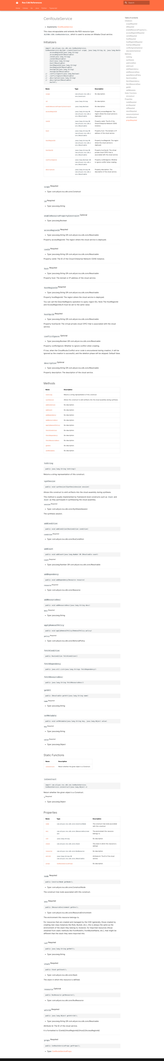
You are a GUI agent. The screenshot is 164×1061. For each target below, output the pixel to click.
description (50, 169)
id (46, 101)
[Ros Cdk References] (17, 2)
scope (48, 94)
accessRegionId (51, 111)
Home (18, 8)
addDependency (51, 415)
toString (49, 395)
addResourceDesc (52, 420)
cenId (48, 121)
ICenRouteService (65, 27)
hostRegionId (50, 140)
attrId (48, 856)
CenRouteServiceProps (65, 863)
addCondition (50, 405)
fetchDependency (52, 435)
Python (44, 8)
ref (47, 838)
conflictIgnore (51, 160)
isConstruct (50, 766)
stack (48, 844)
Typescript (53, 8)
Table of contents (131, 18)
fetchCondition (51, 430)
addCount (49, 410)
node (47, 824)
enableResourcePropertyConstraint (58, 106)
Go (32, 8)
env (47, 831)
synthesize (50, 400)
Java (37, 8)
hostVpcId (49, 150)
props (48, 863)
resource (49, 851)
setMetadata (50, 450)
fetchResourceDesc (52, 440)
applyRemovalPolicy (53, 425)
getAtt (48, 445)
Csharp (25, 8)
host (47, 131)
